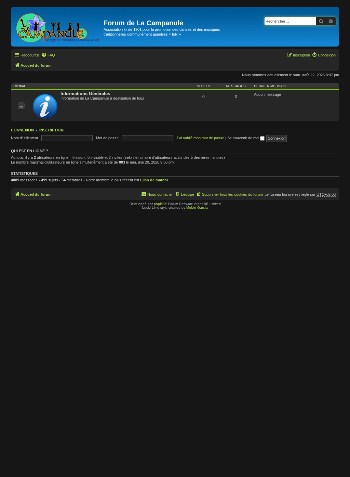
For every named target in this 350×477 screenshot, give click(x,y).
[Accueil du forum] (58, 27)
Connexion (22, 130)
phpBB (159, 204)
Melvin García (197, 207)
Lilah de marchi (154, 180)
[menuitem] (48, 55)
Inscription (51, 130)
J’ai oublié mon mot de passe (200, 138)
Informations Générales (85, 93)
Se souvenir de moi (243, 138)
